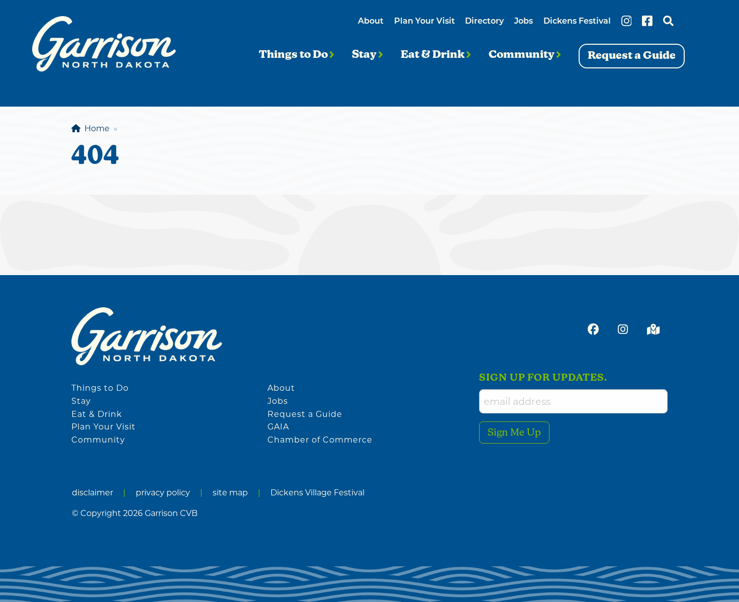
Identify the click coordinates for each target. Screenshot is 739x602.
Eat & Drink (434, 55)
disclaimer (92, 492)
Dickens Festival (577, 22)
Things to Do (294, 55)
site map (230, 492)
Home (95, 128)
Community (523, 55)
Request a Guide (304, 414)
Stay (365, 55)
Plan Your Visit (424, 22)
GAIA (278, 427)
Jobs (523, 22)
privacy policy (163, 492)
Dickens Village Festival (317, 492)
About (371, 22)
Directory (484, 22)
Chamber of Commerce (320, 440)
